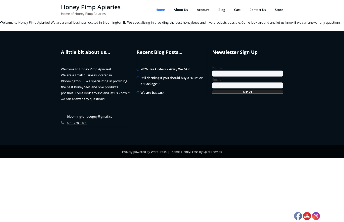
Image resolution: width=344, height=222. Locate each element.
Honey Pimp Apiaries (91, 7)
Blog (221, 10)
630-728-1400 (77, 123)
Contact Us (257, 10)
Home (160, 10)
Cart (237, 10)
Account (203, 10)
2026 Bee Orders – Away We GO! (165, 69)
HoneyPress (189, 152)
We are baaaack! (153, 92)
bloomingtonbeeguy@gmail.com (91, 116)
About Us (181, 10)
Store (279, 10)
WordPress (159, 152)
